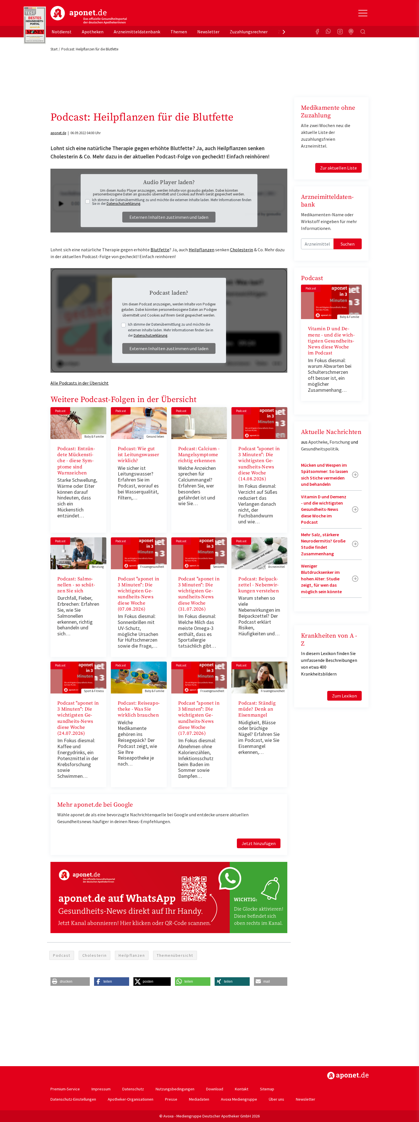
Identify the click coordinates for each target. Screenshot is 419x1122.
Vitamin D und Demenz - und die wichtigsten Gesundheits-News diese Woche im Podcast (331, 341)
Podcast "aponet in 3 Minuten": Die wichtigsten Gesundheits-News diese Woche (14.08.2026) (259, 464)
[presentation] (283, 31)
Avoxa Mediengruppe (239, 1099)
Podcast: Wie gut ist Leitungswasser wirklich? (138, 455)
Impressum (101, 1089)
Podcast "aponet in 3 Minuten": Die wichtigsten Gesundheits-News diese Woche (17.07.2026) (198, 718)
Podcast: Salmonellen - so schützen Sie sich (76, 585)
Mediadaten (199, 1099)
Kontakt (241, 1089)
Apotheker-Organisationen (130, 1099)
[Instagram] (340, 31)
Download (214, 1089)
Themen (178, 31)
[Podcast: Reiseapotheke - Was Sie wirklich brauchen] (139, 677)
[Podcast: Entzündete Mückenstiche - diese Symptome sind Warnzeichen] (78, 422)
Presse (171, 1099)
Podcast (61, 955)
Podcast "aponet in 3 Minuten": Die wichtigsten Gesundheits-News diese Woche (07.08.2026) (138, 594)
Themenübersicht (175, 955)
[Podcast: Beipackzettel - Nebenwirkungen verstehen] (259, 553)
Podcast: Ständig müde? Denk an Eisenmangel (257, 709)
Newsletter (208, 31)
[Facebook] (317, 31)
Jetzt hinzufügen (259, 843)
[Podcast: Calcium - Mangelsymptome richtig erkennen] (199, 422)
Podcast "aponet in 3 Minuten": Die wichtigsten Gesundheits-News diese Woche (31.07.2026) (198, 594)
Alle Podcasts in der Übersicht (79, 383)
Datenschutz (133, 1089)
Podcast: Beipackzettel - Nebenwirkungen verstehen (258, 585)
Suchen (348, 244)
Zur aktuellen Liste (338, 168)
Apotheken (92, 31)
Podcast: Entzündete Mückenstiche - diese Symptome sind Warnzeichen (76, 461)
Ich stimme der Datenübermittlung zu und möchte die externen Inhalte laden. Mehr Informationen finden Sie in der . (171, 201)
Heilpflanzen (201, 249)
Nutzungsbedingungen (175, 1089)
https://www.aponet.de (348, 1075)
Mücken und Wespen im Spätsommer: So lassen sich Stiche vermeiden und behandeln (324, 474)
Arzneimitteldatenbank (137, 31)
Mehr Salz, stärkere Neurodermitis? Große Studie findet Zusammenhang (323, 544)
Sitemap (267, 1089)
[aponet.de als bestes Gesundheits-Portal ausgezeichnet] (35, 25)
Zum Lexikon (344, 696)
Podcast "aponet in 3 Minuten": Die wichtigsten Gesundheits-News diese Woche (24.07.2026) (78, 718)
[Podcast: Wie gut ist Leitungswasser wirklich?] (139, 422)
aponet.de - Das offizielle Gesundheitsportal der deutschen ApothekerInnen (88, 15)
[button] (70, 981)
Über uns (276, 1099)
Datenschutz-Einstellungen (73, 1099)
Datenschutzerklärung (123, 203)
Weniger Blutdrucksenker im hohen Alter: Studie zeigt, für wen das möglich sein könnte (321, 578)
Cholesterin (241, 249)
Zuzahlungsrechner (249, 31)
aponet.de (58, 132)
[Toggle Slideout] (363, 13)
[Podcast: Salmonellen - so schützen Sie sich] (78, 553)
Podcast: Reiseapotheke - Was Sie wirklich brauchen (139, 709)
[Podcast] (351, 31)
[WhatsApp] (328, 31)
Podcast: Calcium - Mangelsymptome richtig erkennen (198, 455)
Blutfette (159, 249)
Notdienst (62, 31)
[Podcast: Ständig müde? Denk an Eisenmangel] (259, 677)
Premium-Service (65, 1089)
